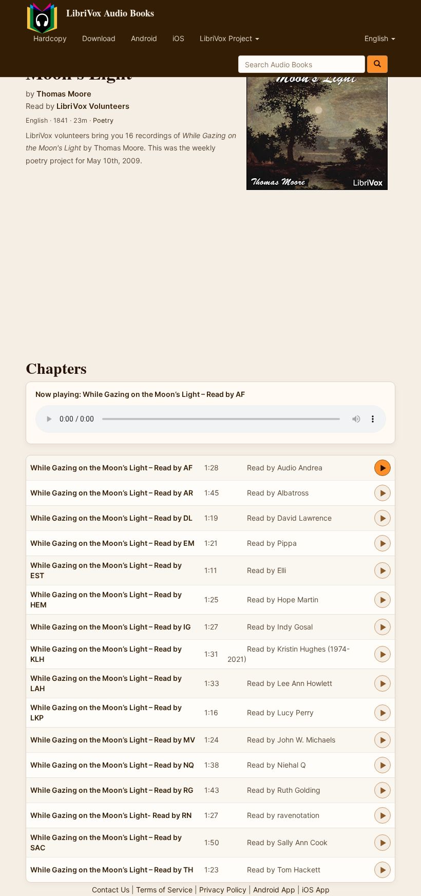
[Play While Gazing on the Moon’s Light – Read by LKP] (382, 712)
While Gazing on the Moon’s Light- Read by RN (111, 815)
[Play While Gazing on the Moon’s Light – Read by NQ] (382, 765)
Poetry (103, 120)
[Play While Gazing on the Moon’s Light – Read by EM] (382, 543)
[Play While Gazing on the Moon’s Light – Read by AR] (382, 493)
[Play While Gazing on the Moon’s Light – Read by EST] (382, 570)
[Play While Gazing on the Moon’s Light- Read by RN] (382, 815)
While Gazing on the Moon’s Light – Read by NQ (112, 764)
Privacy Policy (222, 889)
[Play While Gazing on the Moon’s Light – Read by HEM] (382, 600)
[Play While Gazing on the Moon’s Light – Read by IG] (382, 627)
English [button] (377, 38)
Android (144, 38)
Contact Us (110, 889)
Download (99, 38)
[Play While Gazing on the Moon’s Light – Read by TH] (382, 870)
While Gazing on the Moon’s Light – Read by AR (111, 492)
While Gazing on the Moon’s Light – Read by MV (112, 739)
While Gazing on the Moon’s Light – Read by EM (112, 543)
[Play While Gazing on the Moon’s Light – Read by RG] (382, 790)
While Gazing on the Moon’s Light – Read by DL (111, 517)
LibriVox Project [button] (227, 38)
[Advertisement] (210, 272)
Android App (274, 889)
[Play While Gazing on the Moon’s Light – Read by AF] (382, 468)
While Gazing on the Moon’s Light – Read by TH (111, 869)
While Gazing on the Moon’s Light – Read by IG (110, 626)
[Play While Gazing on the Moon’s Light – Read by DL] (382, 518)
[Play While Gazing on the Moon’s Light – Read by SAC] (382, 842)
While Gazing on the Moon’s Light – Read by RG (112, 790)
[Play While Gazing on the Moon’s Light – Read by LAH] (382, 683)
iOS (178, 38)
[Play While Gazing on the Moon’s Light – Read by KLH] (382, 654)
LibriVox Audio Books (110, 13)
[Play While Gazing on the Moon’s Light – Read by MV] (382, 740)
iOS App (316, 889)
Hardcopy (50, 38)
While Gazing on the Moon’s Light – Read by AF (111, 467)
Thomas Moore (63, 94)
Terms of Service (164, 889)
